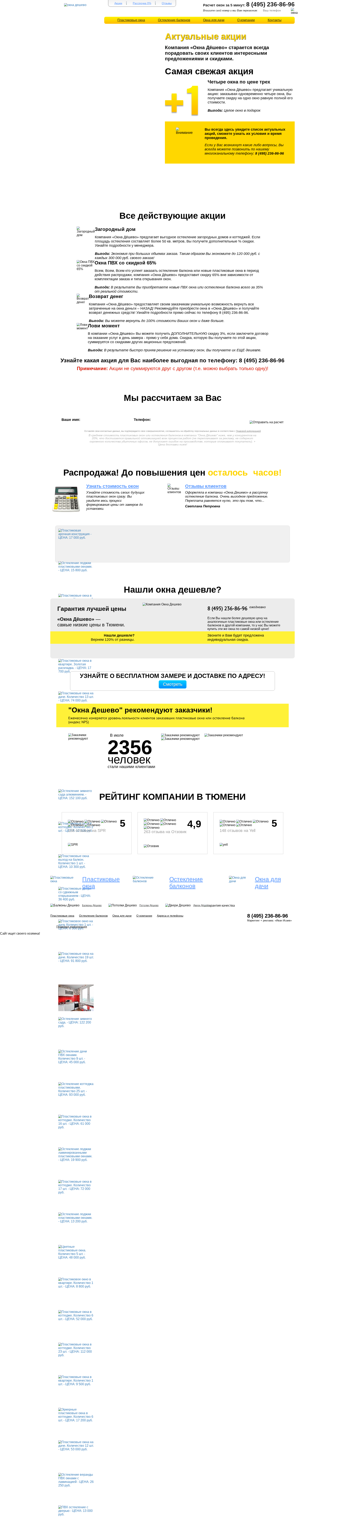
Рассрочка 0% (142, 3)
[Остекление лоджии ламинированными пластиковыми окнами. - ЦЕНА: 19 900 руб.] (76, 1154)
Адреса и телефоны (170, 915)
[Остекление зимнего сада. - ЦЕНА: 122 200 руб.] (76, 1022)
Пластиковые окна (131, 20)
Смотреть (172, 684)
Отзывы (167, 3)
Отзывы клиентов (205, 486)
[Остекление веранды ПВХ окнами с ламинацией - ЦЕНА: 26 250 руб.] (76, 1479)
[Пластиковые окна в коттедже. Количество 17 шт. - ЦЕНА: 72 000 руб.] (76, 1186)
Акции (118, 3)
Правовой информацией (248, 431)
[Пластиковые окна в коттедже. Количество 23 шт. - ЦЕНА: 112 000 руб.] (76, 1349)
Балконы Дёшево (92, 905)
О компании (246, 20)
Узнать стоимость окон (112, 486)
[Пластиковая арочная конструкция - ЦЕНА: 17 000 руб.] (76, 534)
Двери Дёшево (201, 905)
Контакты (275, 20)
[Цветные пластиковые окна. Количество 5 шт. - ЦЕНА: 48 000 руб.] (76, 1252)
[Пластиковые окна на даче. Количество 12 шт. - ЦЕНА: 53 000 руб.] (76, 1445)
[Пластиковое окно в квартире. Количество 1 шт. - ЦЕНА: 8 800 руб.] (76, 1282)
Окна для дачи (213, 20)
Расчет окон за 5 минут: (224, 5)
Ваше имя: (71, 420)
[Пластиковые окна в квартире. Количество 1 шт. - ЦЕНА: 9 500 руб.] (76, 1380)
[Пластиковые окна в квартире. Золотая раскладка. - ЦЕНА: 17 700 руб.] (76, 666)
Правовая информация (71, 926)
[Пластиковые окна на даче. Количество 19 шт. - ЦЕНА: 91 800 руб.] (76, 957)
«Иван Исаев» (283, 920)
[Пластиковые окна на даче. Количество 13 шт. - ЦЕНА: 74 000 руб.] (76, 696)
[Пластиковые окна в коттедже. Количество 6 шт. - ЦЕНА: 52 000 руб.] (76, 1315)
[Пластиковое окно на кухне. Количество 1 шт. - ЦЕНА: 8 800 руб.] (76, 997)
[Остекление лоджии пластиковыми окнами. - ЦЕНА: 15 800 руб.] (76, 566)
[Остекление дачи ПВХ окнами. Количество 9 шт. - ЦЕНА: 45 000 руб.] (76, 1056)
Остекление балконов (174, 20)
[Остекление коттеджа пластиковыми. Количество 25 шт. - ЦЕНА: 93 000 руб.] (76, 1089)
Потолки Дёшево (149, 905)
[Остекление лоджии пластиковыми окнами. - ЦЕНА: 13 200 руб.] (76, 1217)
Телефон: (143, 420)
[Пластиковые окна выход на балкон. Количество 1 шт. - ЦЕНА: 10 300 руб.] (76, 861)
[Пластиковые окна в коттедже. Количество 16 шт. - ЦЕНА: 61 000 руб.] (76, 1121)
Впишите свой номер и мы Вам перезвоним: (230, 10)
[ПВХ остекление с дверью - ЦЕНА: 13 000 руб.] (76, 1510)
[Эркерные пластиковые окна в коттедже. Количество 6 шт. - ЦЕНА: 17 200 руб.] (76, 1414)
